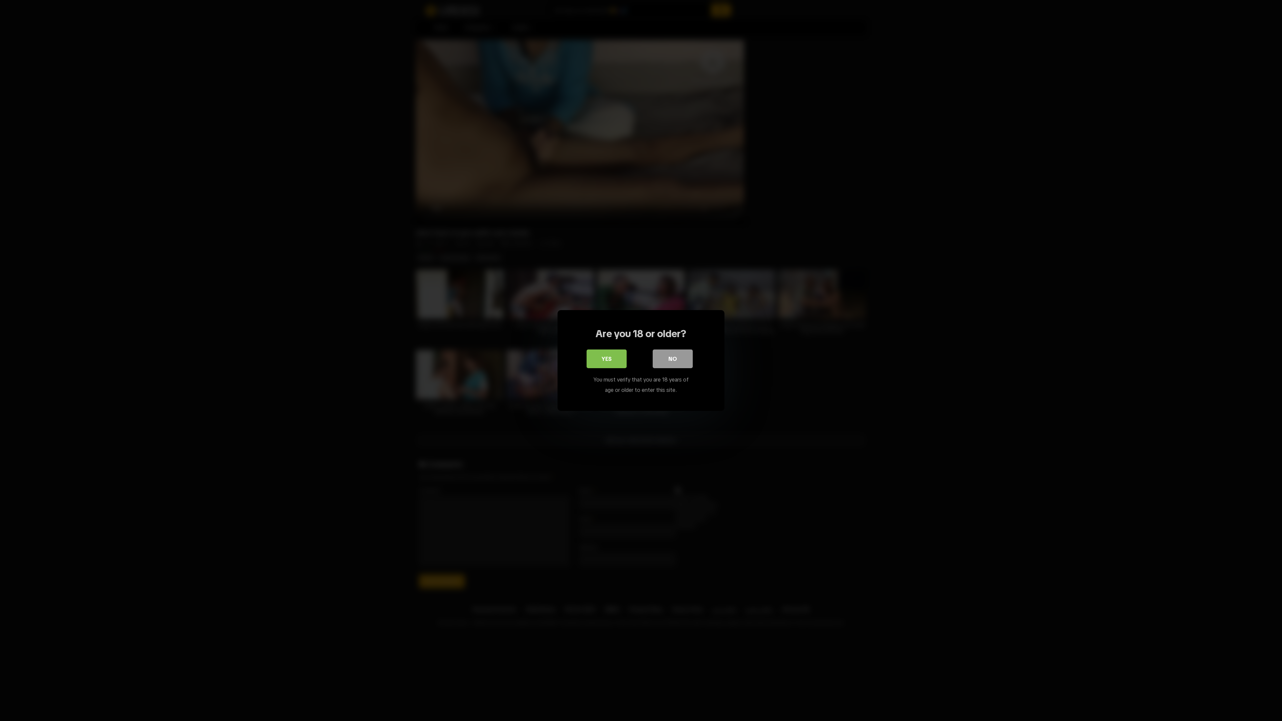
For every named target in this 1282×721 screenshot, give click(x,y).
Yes (607, 359)
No (672, 359)
